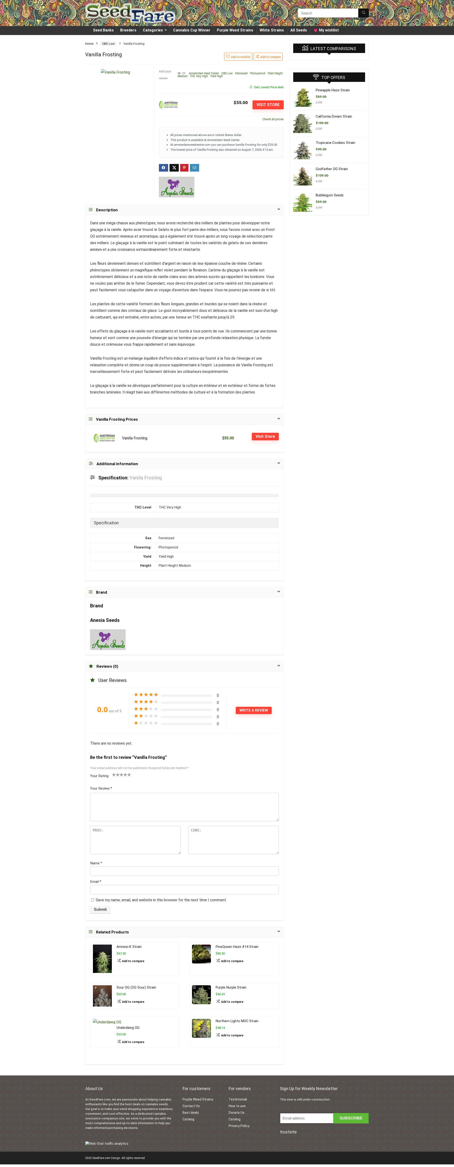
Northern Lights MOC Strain (237, 1021)
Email (95, 882)
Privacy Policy (239, 1126)
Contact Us (191, 1106)
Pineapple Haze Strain (333, 90)
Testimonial (238, 1099)
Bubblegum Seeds (330, 195)
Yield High (216, 76)
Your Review (101, 788)
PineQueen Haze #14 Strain (237, 947)
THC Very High (199, 76)
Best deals (191, 1112)
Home (89, 43)
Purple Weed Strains (235, 30)
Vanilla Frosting (134, 438)
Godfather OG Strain (332, 169)
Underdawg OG (128, 1028)
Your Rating (99, 776)
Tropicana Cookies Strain (335, 143)
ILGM (319, 102)
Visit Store (268, 104)
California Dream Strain (334, 116)
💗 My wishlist (326, 30)
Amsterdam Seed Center (204, 73)
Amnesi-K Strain (129, 947)
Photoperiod (257, 73)
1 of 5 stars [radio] (114, 774)
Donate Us (236, 1112)
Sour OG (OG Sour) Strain (136, 988)
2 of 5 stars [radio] (116, 774)
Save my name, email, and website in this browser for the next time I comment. (161, 900)
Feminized (241, 73)
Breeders (128, 30)
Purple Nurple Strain (231, 988)
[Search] (363, 13)
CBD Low (108, 43)
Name (96, 863)
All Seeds (298, 30)
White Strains (272, 30)
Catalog (188, 1119)
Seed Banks (103, 30)
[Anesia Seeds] (176, 187)
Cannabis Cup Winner (191, 30)
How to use (237, 1106)
